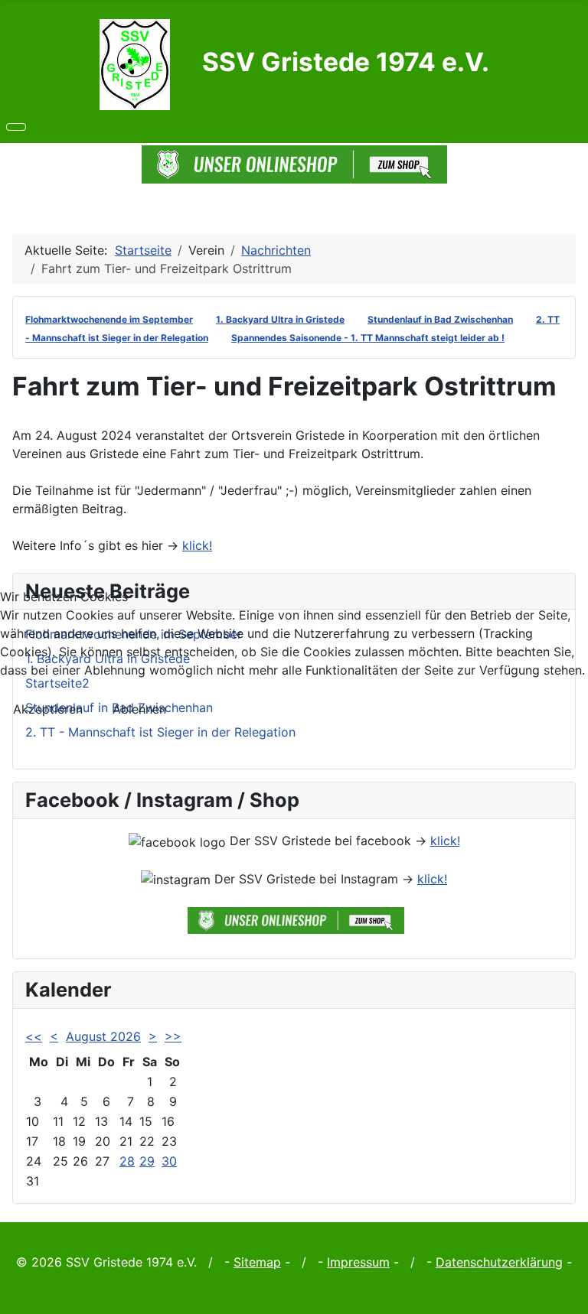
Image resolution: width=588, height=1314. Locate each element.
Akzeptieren (48, 709)
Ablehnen (139, 709)
